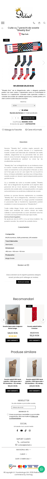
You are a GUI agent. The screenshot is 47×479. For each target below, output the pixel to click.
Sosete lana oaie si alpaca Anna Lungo (12, 327)
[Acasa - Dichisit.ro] (23, 12)
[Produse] (3, 23)
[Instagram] (30, 431)
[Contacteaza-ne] (34, 23)
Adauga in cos (28, 118)
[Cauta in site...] (44, 23)
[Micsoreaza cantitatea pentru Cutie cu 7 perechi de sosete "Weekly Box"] (12, 118)
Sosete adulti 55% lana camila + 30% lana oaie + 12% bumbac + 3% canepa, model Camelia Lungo (34, 381)
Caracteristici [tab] (23, 227)
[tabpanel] (23, 61)
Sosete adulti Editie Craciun (34, 327)
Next (43, 63)
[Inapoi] (1, 28)
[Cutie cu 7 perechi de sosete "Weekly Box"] (23, 61)
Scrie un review (23, 282)
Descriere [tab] (23, 142)
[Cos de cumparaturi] (39, 23)
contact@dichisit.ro (25, 445)
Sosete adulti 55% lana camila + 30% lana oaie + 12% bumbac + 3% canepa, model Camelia (12, 381)
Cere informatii (34, 129)
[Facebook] (17, 431)
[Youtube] (21, 431)
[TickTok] (26, 431)
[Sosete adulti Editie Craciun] (34, 314)
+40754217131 (25, 442)
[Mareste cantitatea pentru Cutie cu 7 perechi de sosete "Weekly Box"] (18, 118)
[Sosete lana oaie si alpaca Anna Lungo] (12, 314)
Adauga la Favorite (13, 129)
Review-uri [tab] (23, 265)
